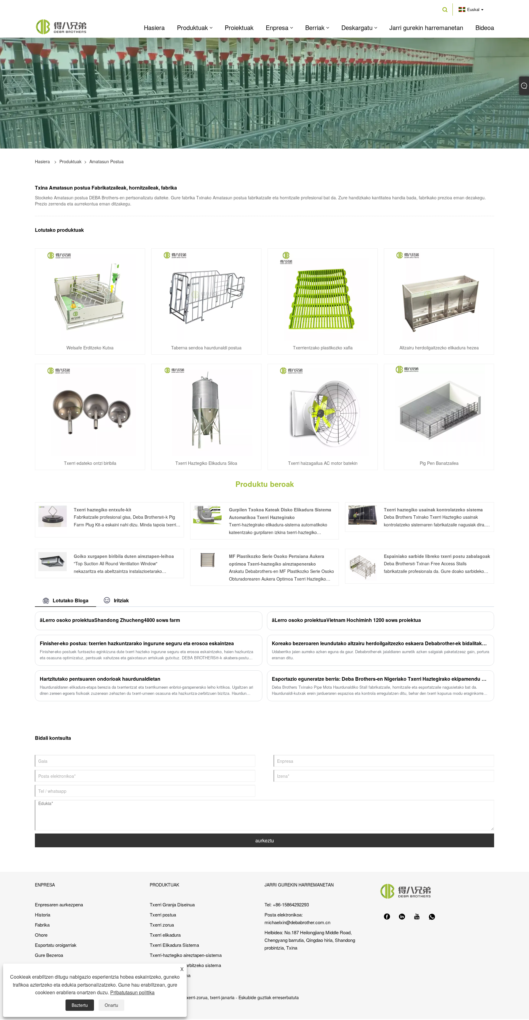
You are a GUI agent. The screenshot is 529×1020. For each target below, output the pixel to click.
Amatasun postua (106, 161)
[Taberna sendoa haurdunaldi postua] (206, 294)
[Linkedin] (402, 916)
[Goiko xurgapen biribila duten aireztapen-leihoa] (52, 561)
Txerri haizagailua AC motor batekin (323, 463)
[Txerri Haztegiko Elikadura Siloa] (206, 409)
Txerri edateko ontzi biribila (90, 463)
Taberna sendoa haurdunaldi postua (206, 347)
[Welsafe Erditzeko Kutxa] (90, 294)
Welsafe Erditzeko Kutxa (90, 347)
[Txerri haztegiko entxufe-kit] (52, 519)
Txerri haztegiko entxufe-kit (102, 509)
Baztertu (80, 1005)
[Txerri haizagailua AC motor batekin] (323, 409)
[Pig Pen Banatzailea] (439, 409)
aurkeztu (264, 840)
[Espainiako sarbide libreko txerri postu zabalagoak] (362, 566)
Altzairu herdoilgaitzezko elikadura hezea (439, 347)
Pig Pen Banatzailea (439, 463)
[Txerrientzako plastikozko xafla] (323, 294)
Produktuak (70, 161)
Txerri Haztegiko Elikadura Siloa (206, 463)
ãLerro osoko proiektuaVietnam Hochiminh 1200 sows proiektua (346, 619)
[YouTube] (417, 916)
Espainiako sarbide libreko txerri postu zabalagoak (437, 556)
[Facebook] (387, 916)
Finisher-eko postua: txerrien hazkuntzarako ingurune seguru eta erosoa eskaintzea (137, 643)
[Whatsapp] (432, 916)
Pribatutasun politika (132, 992)
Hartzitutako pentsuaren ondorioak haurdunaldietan (100, 678)
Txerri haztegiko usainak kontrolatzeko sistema (433, 509)
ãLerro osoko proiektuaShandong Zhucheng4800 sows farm (110, 619)
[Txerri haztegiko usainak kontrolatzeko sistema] (362, 514)
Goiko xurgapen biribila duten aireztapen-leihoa (124, 556)
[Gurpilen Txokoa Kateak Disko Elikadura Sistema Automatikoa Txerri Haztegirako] (207, 514)
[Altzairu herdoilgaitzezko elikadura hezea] (439, 294)
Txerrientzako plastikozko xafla (323, 347)
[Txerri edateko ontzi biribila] (90, 409)
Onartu (111, 1005)
